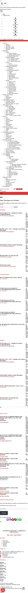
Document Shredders (13, 173)
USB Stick (11, 83)
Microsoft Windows (10, 48)
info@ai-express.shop (18, 39)
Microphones (12, 75)
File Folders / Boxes (16, 165)
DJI (6, 178)
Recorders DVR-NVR (14, 143)
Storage (7, 80)
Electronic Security (7, 139)
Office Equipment (10, 168)
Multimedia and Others (11, 179)
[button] (3, 590)
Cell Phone (8, 137)
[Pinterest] (12, 519)
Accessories (8, 125)
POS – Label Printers (10, 112)
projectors (11, 68)
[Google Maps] (20, 519)
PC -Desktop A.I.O (13, 59)
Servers (7, 62)
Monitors (11, 67)
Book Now (5, 540)
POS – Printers (9, 111)
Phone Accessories (10, 138)
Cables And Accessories (14, 147)
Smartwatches (9, 136)
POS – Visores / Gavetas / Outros (13, 115)
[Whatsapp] (18, 519)
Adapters (11, 71)
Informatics (5, 50)
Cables (10, 72)
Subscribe (4, 513)
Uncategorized (6, 186)
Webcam (11, 79)
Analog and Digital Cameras (15, 145)
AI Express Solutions (8, 583)
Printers (7, 96)
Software (5, 43)
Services (5, 546)
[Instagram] (10, 519)
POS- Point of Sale (7, 105)
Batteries (8, 121)
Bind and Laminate (13, 174)
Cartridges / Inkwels (10, 101)
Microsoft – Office (10, 47)
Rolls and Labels (9, 106)
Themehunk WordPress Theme (13, 584)
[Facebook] (7, 519)
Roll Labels (11, 107)
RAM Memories (12, 74)
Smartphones (9, 133)
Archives (11, 163)
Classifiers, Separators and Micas (18, 164)
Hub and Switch (12, 88)
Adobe (7, 44)
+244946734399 (6, 39)
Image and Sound (7, 177)
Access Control (9, 150)
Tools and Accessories (8, 127)
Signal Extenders (12, 90)
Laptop (7, 52)
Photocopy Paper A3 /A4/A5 (12, 103)
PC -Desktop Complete (14, 58)
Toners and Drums (10, 102)
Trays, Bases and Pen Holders (15, 169)
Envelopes (11, 156)
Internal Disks (12, 85)
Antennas (11, 92)
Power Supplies (9, 120)
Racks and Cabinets (13, 93)
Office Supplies (6, 154)
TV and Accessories (10, 182)
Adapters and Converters (11, 128)
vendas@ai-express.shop (8, 557)
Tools (7, 130)
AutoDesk (8, 45)
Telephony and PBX (10, 152)
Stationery (8, 155)
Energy (4, 116)
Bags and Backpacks (13, 56)
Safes (10, 170)
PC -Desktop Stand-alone (14, 61)
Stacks (7, 123)
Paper (10, 157)
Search (19, 189)
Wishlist (4, 544)
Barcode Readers (9, 114)
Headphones (8, 183)
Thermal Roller (12, 108)
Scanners (8, 98)
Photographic (14, 160)
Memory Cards (12, 81)
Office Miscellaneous (10, 161)
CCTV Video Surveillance (12, 141)
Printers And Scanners (8, 94)
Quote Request (6, 542)
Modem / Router (12, 89)
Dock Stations (9, 185)
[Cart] (14, 193)
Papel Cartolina (14, 159)
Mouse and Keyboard (13, 78)
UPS (7, 117)
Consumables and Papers (8, 99)
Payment (5, 543)
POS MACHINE (10, 110)
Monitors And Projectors (11, 66)
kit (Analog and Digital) (14, 142)
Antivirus (8, 49)
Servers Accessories (13, 65)
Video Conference (10, 151)
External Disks (12, 84)
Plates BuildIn (12, 76)
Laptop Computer (13, 53)
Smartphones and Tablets (8, 132)
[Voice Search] (15, 189)
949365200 (5, 554)
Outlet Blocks (9, 124)
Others (10, 176)
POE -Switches (12, 146)
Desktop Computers (10, 57)
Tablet (7, 134)
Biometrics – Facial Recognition (13, 148)
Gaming (7, 181)
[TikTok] (15, 519)
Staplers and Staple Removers (15, 167)
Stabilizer (8, 119)
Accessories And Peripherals (12, 70)
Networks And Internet (11, 87)
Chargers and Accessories (14, 54)
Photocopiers (9, 97)
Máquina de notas (13, 172)
